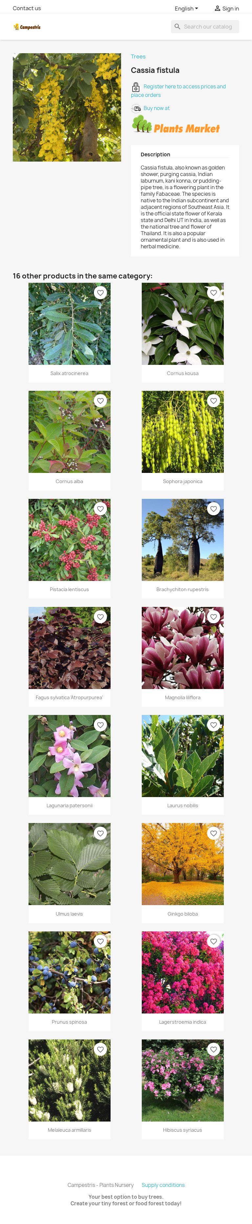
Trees (138, 56)
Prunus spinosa (69, 1022)
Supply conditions (163, 1185)
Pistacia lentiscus (69, 589)
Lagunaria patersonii (70, 805)
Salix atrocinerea (69, 373)
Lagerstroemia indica (182, 1022)
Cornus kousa (183, 373)
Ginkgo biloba (183, 914)
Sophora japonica (182, 481)
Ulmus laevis (69, 914)
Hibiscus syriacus (182, 1130)
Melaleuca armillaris (69, 1130)
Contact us (27, 8)
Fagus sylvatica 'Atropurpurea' (69, 697)
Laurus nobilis (182, 805)
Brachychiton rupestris (183, 589)
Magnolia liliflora (182, 697)
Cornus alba (69, 481)
